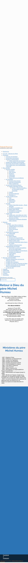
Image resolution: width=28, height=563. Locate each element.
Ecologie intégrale (14, 193)
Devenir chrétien (10, 169)
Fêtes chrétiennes (14, 183)
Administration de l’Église (13, 246)
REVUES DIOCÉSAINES (9, 258)
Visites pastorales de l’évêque (17, 161)
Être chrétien (6, 168)
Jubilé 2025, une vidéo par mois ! (18, 215)
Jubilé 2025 (9, 213)
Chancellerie (12, 253)
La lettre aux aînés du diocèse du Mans (16, 263)
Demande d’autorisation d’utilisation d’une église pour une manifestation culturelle (15, 165)
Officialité (11, 255)
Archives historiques (14, 256)
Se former (11, 202)
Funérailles (12, 176)
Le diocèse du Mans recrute (16, 239)
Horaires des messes (15, 181)
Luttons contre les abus (15, 245)
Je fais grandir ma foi (11, 196)
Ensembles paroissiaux (12, 158)
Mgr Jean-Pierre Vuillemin (16, 225)
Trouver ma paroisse (11, 156)
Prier (10, 198)
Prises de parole (13, 229)
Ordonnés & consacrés (12, 232)
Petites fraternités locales (16, 186)
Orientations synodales (15, 210)
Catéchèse (12, 175)
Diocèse (5, 222)
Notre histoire (12, 236)
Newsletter (6, 275)
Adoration (11, 199)
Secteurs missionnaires (12, 159)
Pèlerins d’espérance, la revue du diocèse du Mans (18, 217)
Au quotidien (9, 179)
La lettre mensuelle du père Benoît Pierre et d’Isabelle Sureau (15, 265)
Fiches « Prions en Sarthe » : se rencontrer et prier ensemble (19, 189)
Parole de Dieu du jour (6, 146)
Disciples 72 (12, 195)
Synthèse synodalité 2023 (16, 208)
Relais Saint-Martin (14, 209)
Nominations (12, 228)
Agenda (5, 269)
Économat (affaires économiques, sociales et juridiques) (18, 251)
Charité (11, 192)
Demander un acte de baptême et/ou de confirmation (17, 248)
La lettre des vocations (12, 262)
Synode (8, 203)
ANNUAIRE (12, 233)
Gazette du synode (14, 212)
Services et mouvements (16, 238)
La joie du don (10, 267)
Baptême (11, 173)
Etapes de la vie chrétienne (16, 178)
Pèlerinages (12, 200)
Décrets (11, 230)
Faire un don (6, 272)
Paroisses (5, 155)
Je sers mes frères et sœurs (13, 185)
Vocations (11, 171)
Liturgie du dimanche (15, 182)
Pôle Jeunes (12, 172)
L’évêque (8, 223)
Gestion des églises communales (15, 162)
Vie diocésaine (10, 235)
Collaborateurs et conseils (16, 226)
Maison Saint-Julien (14, 240)
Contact (5, 273)
